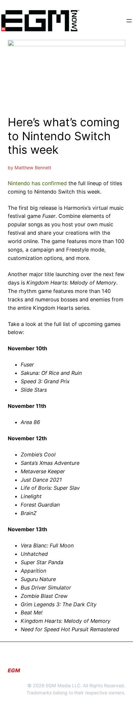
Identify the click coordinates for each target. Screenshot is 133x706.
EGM (14, 670)
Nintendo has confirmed (37, 183)
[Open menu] (129, 21)
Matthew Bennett (33, 167)
